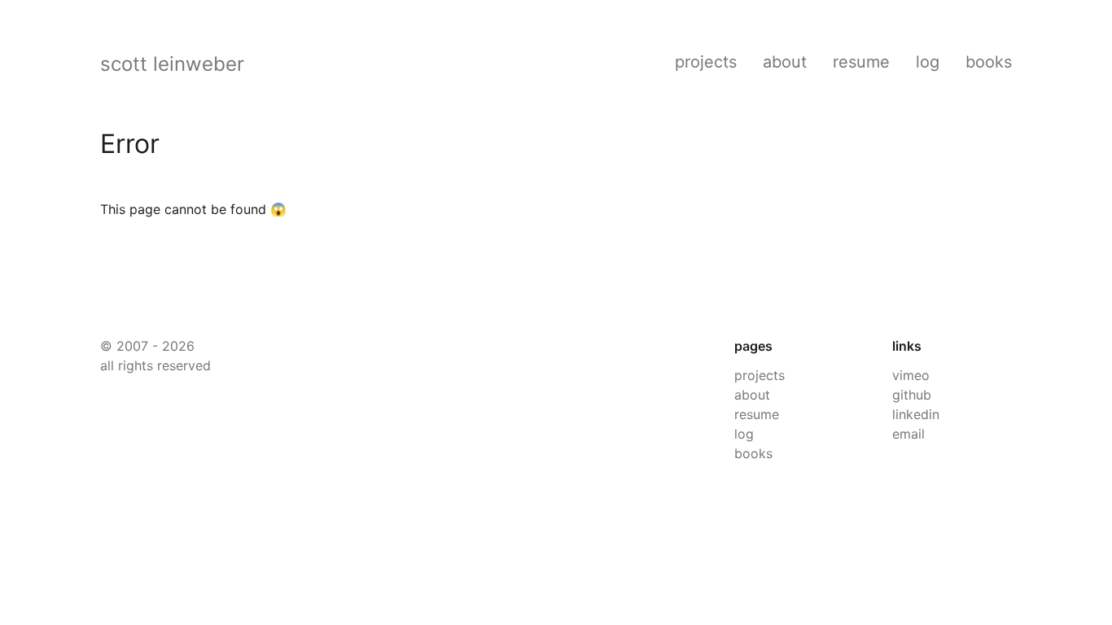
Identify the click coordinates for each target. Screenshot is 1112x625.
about (785, 62)
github (911, 395)
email (908, 434)
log (927, 62)
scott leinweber (172, 64)
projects (706, 62)
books (988, 62)
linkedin (915, 414)
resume (861, 62)
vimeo (911, 375)
